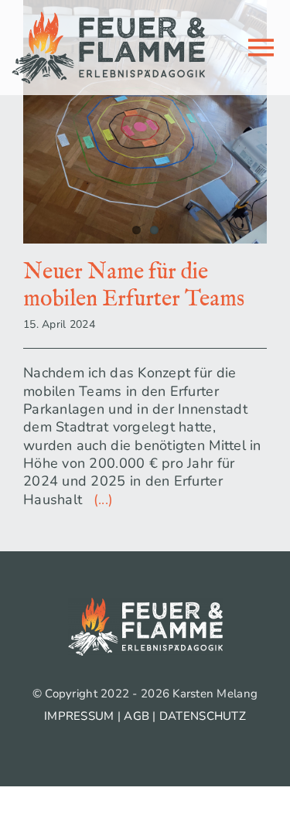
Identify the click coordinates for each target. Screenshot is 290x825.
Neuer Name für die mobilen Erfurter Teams (133, 285)
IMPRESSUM (79, 716)
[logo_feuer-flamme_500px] (108, 18)
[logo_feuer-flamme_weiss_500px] (145, 604)
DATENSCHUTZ (202, 716)
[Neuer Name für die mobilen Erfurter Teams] (145, 122)
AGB (136, 716)
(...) (99, 499)
